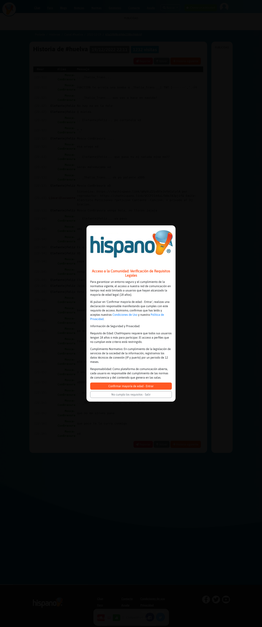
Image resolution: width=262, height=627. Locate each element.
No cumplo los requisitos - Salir (131, 394)
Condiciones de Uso (124, 314)
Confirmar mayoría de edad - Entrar (131, 386)
